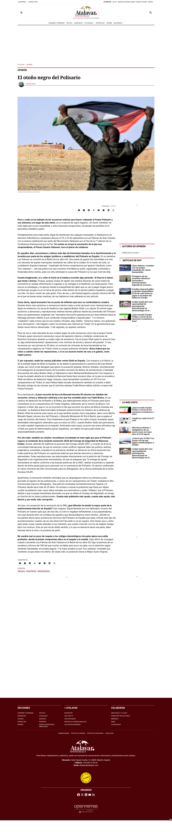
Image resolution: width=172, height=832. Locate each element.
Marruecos (21, 571)
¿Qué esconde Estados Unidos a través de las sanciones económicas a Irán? (143, 318)
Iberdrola (115, 719)
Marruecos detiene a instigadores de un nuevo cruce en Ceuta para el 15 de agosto (142, 431)
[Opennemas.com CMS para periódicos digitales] (86, 809)
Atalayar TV (68, 716)
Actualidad (43, 716)
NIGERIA (150, 2)
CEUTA (114, 2)
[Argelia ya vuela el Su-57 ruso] (125, 420)
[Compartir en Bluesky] (98, 210)
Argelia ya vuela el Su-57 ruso (143, 419)
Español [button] (23, 2)
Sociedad (42, 719)
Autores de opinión (134, 246)
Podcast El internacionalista (75, 722)
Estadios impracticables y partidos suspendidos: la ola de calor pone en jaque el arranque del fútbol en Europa (143, 293)
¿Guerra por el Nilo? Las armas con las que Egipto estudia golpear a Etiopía (143, 441)
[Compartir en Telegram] (103, 210)
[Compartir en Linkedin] (108, 210)
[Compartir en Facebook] (88, 210)
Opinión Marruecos (44, 571)
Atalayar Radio (69, 719)
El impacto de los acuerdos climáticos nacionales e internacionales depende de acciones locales (141, 280)
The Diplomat (116, 724)
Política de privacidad (95, 733)
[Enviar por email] (79, 210)
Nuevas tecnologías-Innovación (47, 725)
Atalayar (21, 64)
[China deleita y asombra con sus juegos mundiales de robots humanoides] (125, 268)
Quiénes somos (63, 733)
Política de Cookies (78, 733)
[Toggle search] (150, 12)
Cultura (21, 719)
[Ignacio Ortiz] (21, 84)
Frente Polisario (31, 571)
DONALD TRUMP (141, 2)
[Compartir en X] (93, 210)
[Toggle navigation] (21, 12)
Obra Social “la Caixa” (119, 713)
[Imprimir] (83, 210)
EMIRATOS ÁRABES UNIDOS (126, 2)
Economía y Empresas (25, 713)
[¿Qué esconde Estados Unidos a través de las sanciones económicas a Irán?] (125, 317)
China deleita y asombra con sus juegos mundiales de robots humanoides (143, 269)
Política (42, 713)
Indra (113, 722)
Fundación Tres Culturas (120, 716)
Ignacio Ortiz (31, 84)
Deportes (42, 722)
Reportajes (22, 722)
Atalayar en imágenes (72, 724)
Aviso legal (109, 733)
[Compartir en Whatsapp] (113, 210)
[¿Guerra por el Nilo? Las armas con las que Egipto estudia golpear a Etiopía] (125, 440)
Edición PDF (68, 713)
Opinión (29, 64)
